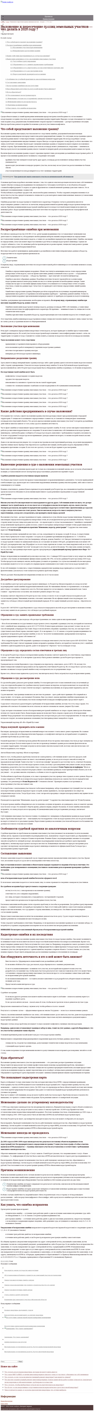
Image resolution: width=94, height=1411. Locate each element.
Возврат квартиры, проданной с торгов (18, 1310)
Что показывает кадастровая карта (21, 95)
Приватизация (48, 19)
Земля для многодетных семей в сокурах (19, 1280)
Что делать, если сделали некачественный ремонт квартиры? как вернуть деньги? (37, 1377)
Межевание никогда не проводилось (21, 102)
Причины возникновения (17, 105)
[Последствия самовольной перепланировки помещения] (48, 1319)
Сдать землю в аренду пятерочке (16, 1295)
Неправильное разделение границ (25, 51)
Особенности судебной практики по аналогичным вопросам (30, 79)
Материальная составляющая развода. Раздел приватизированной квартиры (32, 1347)
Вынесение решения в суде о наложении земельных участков (31, 59)
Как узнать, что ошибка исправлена (21, 108)
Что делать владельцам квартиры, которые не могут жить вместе (30, 1372)
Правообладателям (6, 1401)
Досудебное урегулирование (23, 61)
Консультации (48, 32)
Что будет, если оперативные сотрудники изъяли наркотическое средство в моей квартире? (41, 1387)
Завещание (48, 24)
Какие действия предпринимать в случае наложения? (28, 56)
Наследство (48, 21)
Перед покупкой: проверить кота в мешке (28, 74)
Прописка (49, 16)
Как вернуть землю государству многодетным (21, 1270)
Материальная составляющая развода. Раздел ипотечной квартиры (29, 1352)
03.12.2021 (5, 1261)
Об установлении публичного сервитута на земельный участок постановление (32, 1275)
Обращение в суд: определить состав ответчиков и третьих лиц (37, 68)
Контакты (49, 34)
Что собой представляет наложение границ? (24, 42)
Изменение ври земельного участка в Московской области (25, 1299)
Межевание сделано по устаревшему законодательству (29, 98)
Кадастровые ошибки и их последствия (22, 86)
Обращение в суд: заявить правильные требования (31, 64)
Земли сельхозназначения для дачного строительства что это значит (29, 1285)
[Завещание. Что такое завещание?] (48, 1330)
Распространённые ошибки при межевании (23, 45)
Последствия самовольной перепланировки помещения (24, 1326)
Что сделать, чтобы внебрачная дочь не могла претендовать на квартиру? (34, 1385)
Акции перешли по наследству (15, 1342)
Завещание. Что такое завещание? (16, 1337)
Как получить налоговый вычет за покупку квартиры (23, 1315)
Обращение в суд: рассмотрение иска (26, 71)
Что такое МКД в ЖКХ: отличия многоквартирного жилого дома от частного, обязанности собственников (46, 1374)
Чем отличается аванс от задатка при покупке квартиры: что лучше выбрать (35, 1390)
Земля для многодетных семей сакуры (18, 1290)
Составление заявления (16, 82)
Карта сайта (4, 1403)
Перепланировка (48, 29)
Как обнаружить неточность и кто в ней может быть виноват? (31, 89)
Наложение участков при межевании (26, 47)
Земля (48, 27)
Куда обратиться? (13, 92)
